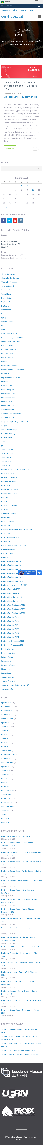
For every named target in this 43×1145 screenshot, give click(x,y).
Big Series (5, 306)
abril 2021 (5, 782)
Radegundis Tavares (9, 549)
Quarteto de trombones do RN (13, 545)
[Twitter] (9, 220)
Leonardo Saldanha (9, 477)
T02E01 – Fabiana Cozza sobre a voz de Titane (19, 1054)
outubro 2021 (6, 758)
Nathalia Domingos (9, 505)
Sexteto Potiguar (8, 665)
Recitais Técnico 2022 (10, 629)
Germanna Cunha (8, 409)
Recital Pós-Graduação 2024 (12, 645)
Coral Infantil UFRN (9, 334)
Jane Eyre (5, 441)
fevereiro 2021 (7, 790)
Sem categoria (7, 661)
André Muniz (6, 294)
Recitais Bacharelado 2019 (12, 561)
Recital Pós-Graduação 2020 (12, 641)
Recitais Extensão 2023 (10, 593)
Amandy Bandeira (8, 286)
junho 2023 (6, 730)
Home (3, 41)
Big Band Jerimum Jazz (10, 302)
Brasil (7, 2)
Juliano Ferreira (7, 461)
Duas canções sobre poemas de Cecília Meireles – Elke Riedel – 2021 (21, 85)
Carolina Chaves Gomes (10, 314)
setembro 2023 (7, 718)
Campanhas (6, 310)
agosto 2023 (6, 722)
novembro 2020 (7, 802)
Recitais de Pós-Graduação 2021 (14, 585)
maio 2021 (5, 778)
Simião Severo (7, 673)
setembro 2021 (7, 762)
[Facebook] (3, 220)
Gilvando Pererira (8, 417)
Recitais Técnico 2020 (10, 621)
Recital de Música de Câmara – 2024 (15, 836)
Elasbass (4, 361)
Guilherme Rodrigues (9, 429)
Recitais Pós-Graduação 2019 (13, 605)
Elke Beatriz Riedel (29, 97)
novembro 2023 (7, 710)
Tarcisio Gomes (7, 677)
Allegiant (26, 1137)
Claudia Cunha (7, 322)
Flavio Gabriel (6, 401)
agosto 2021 (6, 766)
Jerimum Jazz (7, 449)
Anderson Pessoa (8, 290)
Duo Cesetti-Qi (7, 353)
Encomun (5, 373)
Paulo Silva (5, 517)
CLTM (3, 330)
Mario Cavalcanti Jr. (9, 493)
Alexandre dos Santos (10, 278)
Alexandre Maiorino (12, 97)
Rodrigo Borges (7, 649)
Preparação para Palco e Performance (16, 529)
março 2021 (6, 786)
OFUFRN (4, 509)
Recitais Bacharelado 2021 (12, 569)
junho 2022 (6, 738)
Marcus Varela (6, 485)
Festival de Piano (8, 397)
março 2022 (6, 746)
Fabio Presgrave (7, 389)
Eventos (4, 381)
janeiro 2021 (6, 794)
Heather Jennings (8, 433)
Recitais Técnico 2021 (10, 625)
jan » (8, 207)
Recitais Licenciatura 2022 (11, 597)
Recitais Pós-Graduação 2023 (13, 613)
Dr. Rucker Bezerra (8, 349)
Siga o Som (5, 669)
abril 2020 (5, 822)
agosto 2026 (6, 702)
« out (3, 207)
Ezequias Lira (6, 385)
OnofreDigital (12, 16)
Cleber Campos (7, 326)
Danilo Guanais (7, 346)
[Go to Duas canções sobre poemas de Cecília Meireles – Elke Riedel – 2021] (21, 71)
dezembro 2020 (7, 798)
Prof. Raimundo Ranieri (10, 537)
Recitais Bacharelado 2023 (12, 577)
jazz (3, 445)
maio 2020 (5, 818)
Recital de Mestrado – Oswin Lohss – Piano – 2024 (21, 946)
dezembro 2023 (7, 706)
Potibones (5, 525)
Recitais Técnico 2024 (10, 637)
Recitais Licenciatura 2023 (11, 601)
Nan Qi (4, 501)
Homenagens (6, 437)
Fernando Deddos (8, 393)
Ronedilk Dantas (8, 653)
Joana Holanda (7, 453)
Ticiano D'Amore (8, 681)
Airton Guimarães (8, 274)
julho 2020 (5, 810)
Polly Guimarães (8, 521)
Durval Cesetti (7, 358)
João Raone (6, 457)
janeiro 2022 (6, 750)
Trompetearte (7, 689)
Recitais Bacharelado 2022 (12, 573)
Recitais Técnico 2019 (10, 617)
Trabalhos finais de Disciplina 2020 (15, 685)
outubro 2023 (6, 714)
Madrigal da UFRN (8, 481)
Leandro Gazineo (8, 473)
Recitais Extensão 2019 (10, 589)
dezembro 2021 (7, 754)
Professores (6, 541)
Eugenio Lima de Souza (10, 377)
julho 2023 (5, 726)
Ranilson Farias (7, 553)
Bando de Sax (6, 298)
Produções (5, 533)
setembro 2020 (7, 806)
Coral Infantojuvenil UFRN (12, 338)
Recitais (4, 557)
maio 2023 (5, 734)
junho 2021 (6, 774)
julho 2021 (5, 770)
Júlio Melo (5, 465)
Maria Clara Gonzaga (9, 489)
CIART (3, 318)
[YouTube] (15, 220)
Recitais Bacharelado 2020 (12, 565)
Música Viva (5, 497)
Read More (10, 148)
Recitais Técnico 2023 (10, 633)
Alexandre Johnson (9, 282)
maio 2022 (5, 742)
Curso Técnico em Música (11, 341)
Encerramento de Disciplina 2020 (14, 369)
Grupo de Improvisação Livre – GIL (15, 421)
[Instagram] (20, 220)
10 (33, 190)
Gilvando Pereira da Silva (11, 413)
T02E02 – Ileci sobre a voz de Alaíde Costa (18, 1050)
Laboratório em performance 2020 (15, 469)
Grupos (4, 425)
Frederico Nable (7, 405)
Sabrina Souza (7, 657)
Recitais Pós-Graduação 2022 (13, 609)
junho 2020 (6, 814)
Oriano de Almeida (8, 513)
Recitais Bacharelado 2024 (12, 581)
